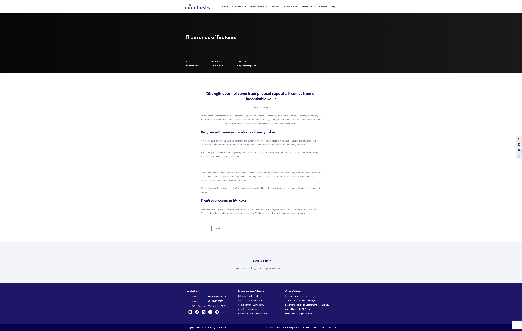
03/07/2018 (217, 65)
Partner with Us (308, 6)
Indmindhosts (192, 65)
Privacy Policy (293, 327)
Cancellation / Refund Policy (314, 327)
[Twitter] (197, 312)
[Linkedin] (190, 312)
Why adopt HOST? (258, 6)
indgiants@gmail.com (217, 296)
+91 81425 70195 (215, 301)
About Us (332, 327)
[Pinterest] (217, 312)
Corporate (216, 228)
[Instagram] (210, 312)
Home (225, 6)
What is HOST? (239, 6)
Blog (333, 6)
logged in (256, 268)
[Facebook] (204, 312)
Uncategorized (250, 65)
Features (275, 6)
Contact (323, 6)
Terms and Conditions (274, 327)
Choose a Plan (290, 6)
